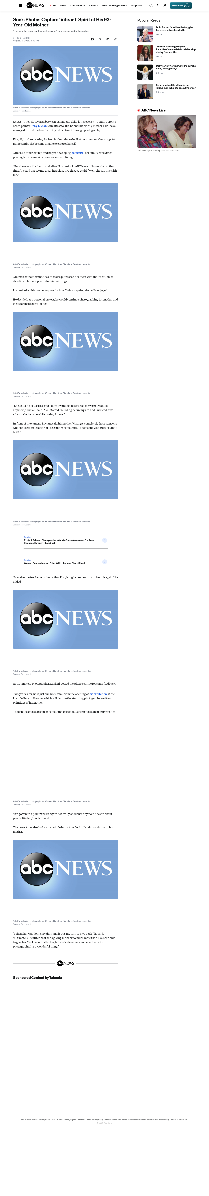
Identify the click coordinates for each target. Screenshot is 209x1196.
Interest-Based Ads (112, 1119)
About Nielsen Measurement (134, 1119)
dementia (77, 153)
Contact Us (182, 1119)
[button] (21, 5)
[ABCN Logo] (35, 5)
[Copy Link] (115, 39)
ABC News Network (29, 1119)
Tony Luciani (39, 126)
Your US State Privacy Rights (64, 1119)
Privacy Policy (44, 1119)
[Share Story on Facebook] (92, 39)
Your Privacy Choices (167, 1119)
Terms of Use (152, 1119)
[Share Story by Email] (108, 39)
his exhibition (98, 694)
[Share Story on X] (100, 39)
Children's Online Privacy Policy (90, 1119)
